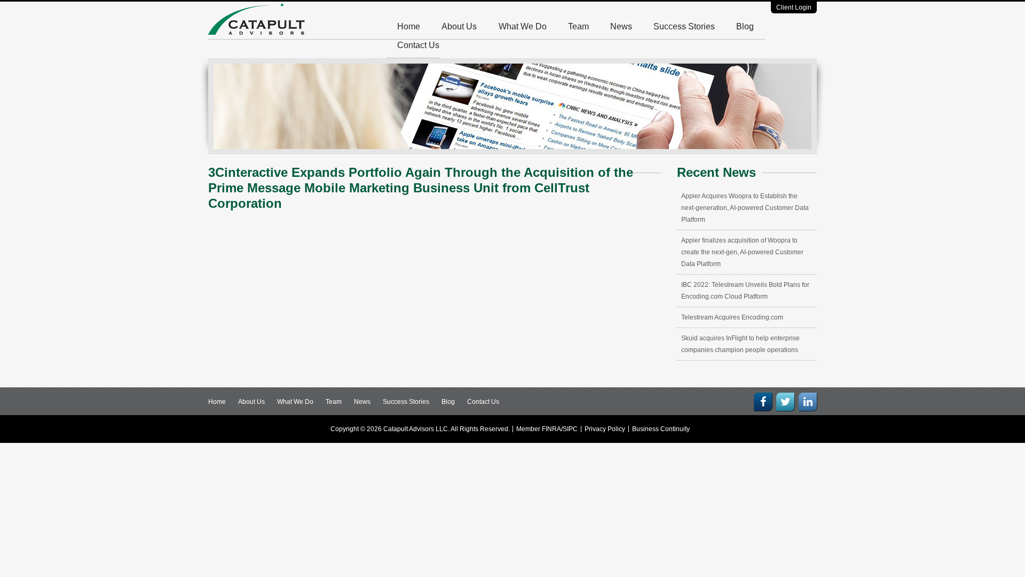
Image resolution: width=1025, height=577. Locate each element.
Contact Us (418, 45)
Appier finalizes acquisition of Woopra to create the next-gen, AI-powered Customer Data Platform (742, 252)
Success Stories (684, 26)
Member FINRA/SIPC (547, 429)
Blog (745, 26)
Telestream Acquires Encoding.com (732, 317)
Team (578, 26)
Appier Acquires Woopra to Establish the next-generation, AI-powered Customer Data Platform (745, 207)
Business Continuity (661, 429)
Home (408, 26)
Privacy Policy (605, 429)
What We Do (523, 26)
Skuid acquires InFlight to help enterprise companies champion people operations (740, 344)
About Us (459, 26)
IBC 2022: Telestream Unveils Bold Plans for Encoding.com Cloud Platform (745, 290)
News (621, 26)
